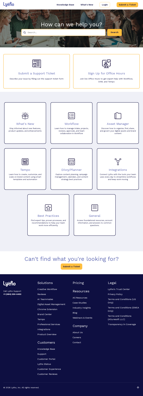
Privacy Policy (115, 294)
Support (41, 354)
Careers (77, 337)
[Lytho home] (18, 284)
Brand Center (44, 314)
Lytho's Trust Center (119, 289)
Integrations (43, 329)
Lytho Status (44, 364)
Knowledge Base (65, 4)
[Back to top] (138, 387)
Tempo (41, 319)
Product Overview (46, 334)
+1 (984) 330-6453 (12, 294)
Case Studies (80, 302)
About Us (78, 332)
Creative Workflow (47, 289)
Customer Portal (46, 359)
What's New (87, 4)
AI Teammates (45, 299)
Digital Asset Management (51, 304)
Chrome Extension (47, 309)
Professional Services (48, 324)
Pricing (78, 283)
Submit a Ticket (127, 4)
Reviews (41, 294)
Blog (75, 312)
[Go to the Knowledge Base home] (8, 4)
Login (105, 4)
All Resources (80, 297)
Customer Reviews (47, 374)
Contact (77, 342)
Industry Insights (82, 307)
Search (114, 32)
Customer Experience (49, 369)
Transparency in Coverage (122, 324)
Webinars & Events (82, 317)
